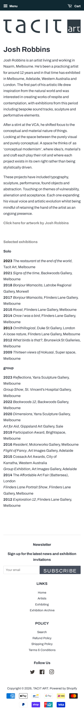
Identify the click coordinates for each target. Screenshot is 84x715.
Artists (42, 598)
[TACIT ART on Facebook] (42, 673)
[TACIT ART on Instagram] (51, 673)
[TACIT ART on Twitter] (32, 673)
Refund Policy (42, 638)
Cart (77, 6)
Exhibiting (42, 604)
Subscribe (60, 571)
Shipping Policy (42, 644)
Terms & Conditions (42, 650)
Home (42, 592)
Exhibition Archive (42, 610)
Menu (13, 6)
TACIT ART (40, 688)
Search (42, 632)
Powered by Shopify (63, 688)
